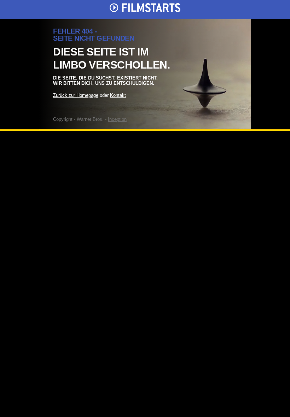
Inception (117, 119)
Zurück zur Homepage (75, 95)
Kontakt (118, 95)
